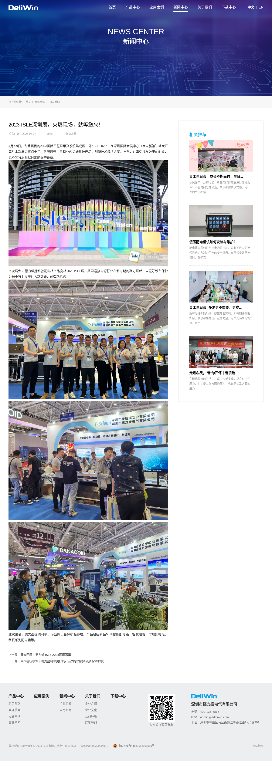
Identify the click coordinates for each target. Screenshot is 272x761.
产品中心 (132, 7)
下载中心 (228, 7)
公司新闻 (55, 102)
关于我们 (204, 7)
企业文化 (91, 710)
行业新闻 (65, 703)
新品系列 (14, 703)
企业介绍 (91, 703)
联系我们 (91, 722)
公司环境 (91, 716)
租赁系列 (14, 716)
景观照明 (14, 722)
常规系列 (14, 710)
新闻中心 (180, 7)
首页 (112, 7)
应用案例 (156, 7)
